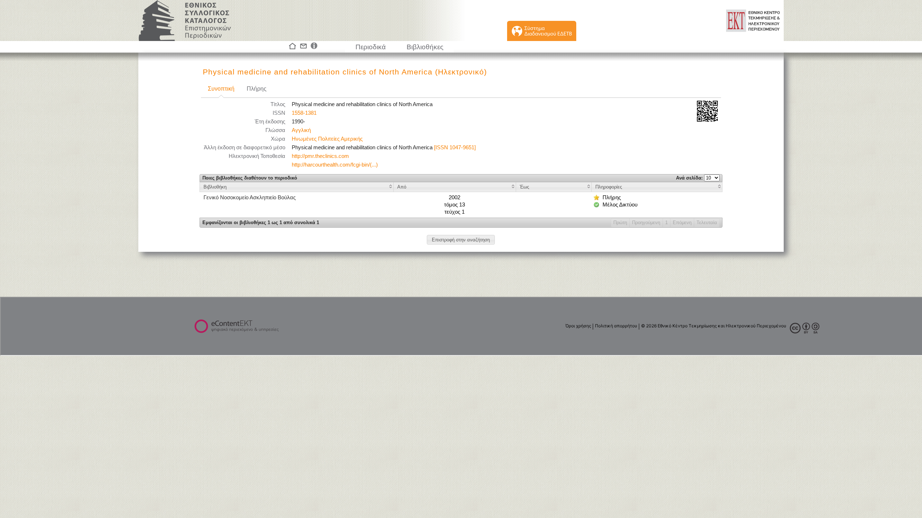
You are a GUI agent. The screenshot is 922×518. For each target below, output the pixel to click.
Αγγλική (301, 130)
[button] (461, 240)
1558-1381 (304, 113)
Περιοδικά (370, 47)
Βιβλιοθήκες (425, 47)
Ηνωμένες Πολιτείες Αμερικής (327, 139)
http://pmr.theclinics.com (320, 156)
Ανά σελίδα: (690, 178)
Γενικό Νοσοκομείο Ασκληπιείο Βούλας (249, 197)
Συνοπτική (221, 89)
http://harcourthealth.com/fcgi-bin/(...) (335, 165)
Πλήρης (257, 89)
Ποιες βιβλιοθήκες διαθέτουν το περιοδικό (249, 178)
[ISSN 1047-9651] (455, 147)
